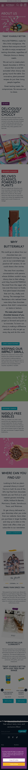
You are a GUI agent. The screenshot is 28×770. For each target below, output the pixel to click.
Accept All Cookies (14, 760)
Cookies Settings (14, 764)
